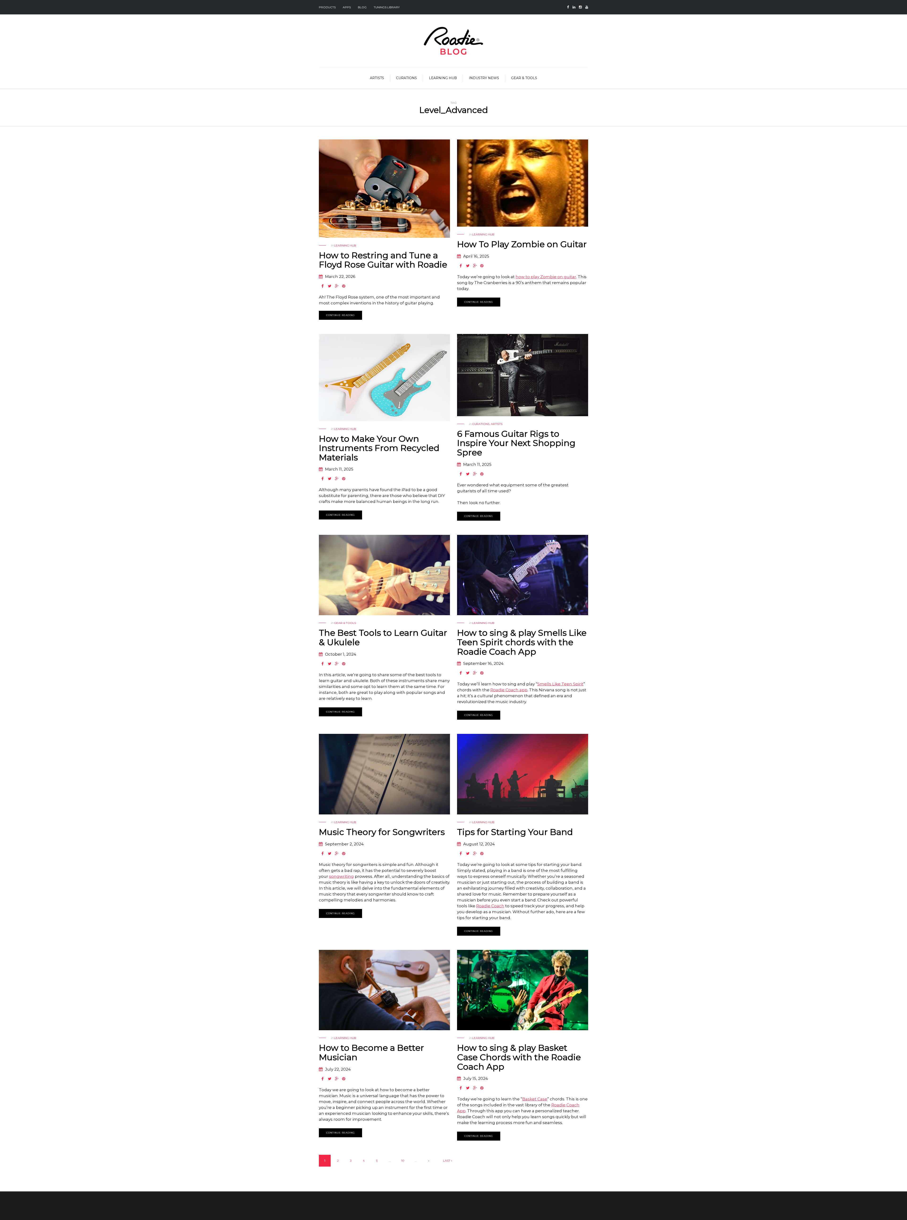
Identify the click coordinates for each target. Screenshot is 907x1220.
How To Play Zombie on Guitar (522, 244)
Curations (406, 78)
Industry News (484, 78)
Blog (362, 7)
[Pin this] (343, 286)
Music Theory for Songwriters (382, 832)
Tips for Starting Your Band (515, 832)
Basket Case (534, 1099)
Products (327, 7)
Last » (447, 1160)
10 (402, 1160)
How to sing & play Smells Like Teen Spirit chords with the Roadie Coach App (521, 642)
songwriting (341, 876)
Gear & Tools (524, 78)
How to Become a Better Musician (371, 1052)
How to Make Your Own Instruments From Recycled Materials (379, 448)
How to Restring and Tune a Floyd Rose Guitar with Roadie (383, 260)
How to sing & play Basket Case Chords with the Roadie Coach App (519, 1057)
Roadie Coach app (508, 690)
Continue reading (340, 315)
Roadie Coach (490, 906)
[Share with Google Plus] (336, 286)
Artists (377, 78)
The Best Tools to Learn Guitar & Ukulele (383, 637)
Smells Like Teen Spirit (560, 684)
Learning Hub (443, 78)
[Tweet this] (329, 286)
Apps (347, 7)
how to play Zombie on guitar (546, 276)
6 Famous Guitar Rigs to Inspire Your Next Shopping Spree (516, 443)
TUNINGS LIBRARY (387, 7)
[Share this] (322, 286)
